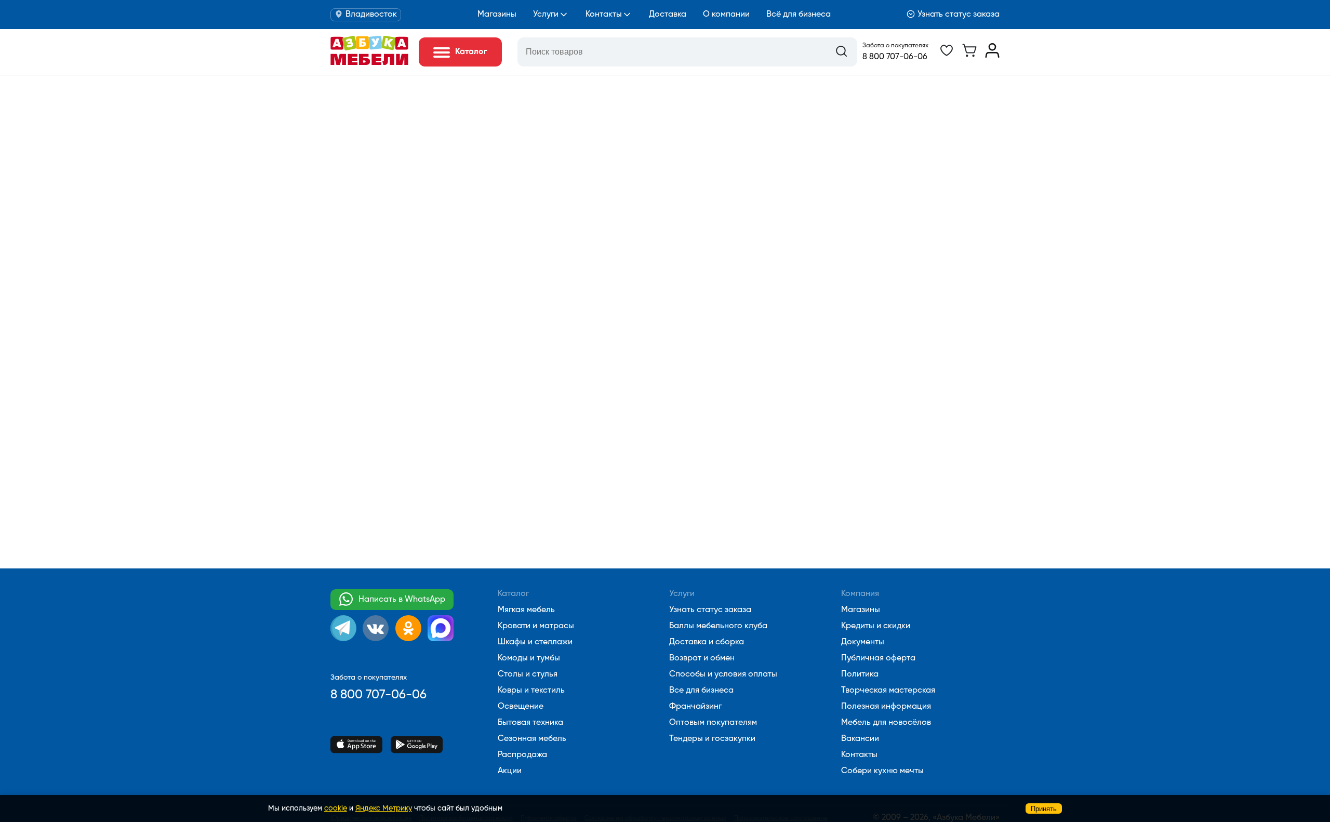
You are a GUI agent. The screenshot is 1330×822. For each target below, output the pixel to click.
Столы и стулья (527, 674)
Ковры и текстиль (531, 690)
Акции (510, 771)
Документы (862, 642)
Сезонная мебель (532, 739)
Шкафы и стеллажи (535, 642)
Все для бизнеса (701, 690)
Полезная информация (886, 706)
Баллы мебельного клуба (718, 626)
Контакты (604, 14)
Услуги (545, 14)
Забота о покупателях (895, 46)
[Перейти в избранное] (946, 55)
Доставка (667, 14)
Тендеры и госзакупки (712, 739)
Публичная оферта (878, 658)
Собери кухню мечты (882, 771)
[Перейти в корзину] (969, 55)
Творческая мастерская (888, 690)
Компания (860, 594)
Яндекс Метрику (383, 808)
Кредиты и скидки (875, 626)
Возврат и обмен (702, 658)
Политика (860, 674)
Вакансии (860, 739)
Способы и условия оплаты (723, 674)
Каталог (513, 594)
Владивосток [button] (371, 14)
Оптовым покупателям (713, 723)
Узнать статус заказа (958, 14)
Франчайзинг (695, 706)
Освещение (520, 706)
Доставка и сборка (706, 642)
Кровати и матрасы (536, 626)
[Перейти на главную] (369, 63)
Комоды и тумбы (529, 658)
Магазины (496, 14)
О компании (726, 14)
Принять (1044, 809)
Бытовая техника (530, 723)
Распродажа (522, 755)
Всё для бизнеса (798, 14)
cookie (335, 808)
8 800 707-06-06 (894, 57)
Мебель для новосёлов (886, 723)
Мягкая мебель (526, 610)
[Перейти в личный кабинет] (992, 55)
